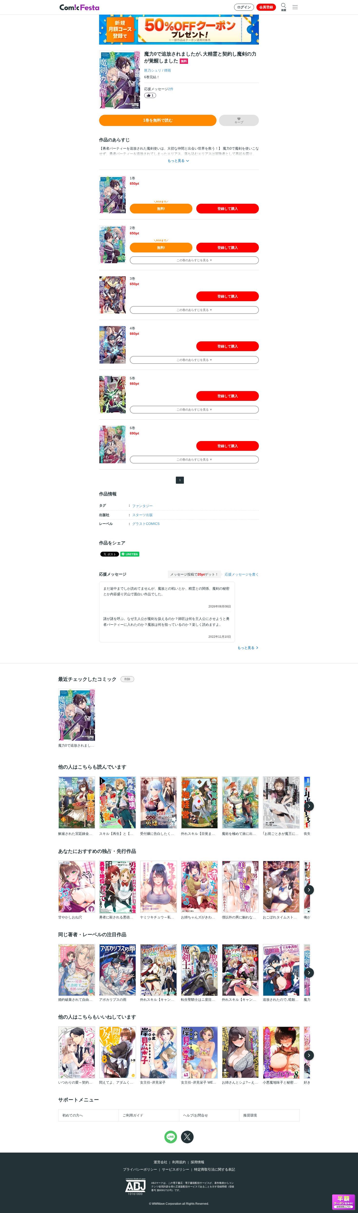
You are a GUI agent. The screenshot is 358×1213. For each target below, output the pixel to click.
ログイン (244, 7)
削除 (127, 679)
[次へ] (309, 806)
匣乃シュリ (152, 70)
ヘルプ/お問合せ (195, 1115)
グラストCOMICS (146, 524)
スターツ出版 (142, 515)
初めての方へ (72, 1115)
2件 (170, 89)
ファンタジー (142, 506)
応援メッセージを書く (242, 574)
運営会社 (160, 1162)
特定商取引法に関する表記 (214, 1169)
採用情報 (197, 1162)
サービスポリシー (175, 1169)
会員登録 (266, 7)
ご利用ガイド (133, 1115)
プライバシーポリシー (140, 1169)
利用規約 (179, 1162)
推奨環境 (250, 1115)
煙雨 (167, 70)
